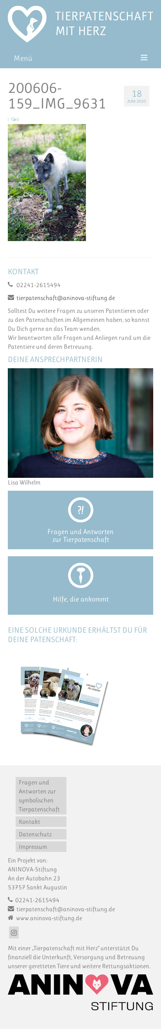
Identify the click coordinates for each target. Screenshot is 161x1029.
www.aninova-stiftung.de (48, 918)
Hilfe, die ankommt (81, 599)
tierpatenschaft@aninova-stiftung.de (65, 298)
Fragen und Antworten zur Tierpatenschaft (80, 535)
